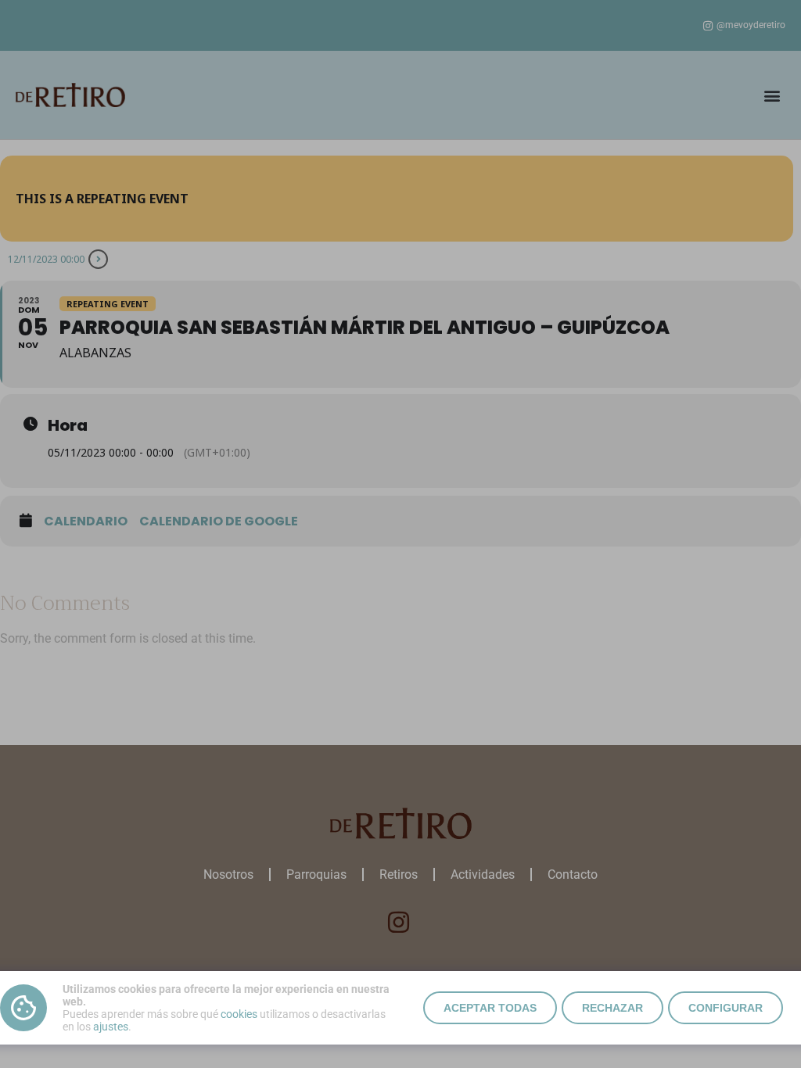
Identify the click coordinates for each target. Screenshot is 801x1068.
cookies (239, 1014)
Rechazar (612, 1008)
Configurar (725, 1008)
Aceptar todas (490, 1008)
